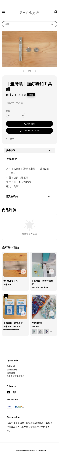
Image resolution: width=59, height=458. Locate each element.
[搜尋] (52, 24)
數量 (8, 111)
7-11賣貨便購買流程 (16, 376)
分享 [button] (12, 138)
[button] (3, 11)
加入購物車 (29, 123)
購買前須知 (12, 369)
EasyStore (42, 450)
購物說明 (11, 372)
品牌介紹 (11, 366)
